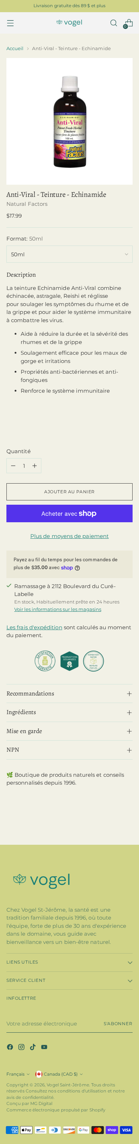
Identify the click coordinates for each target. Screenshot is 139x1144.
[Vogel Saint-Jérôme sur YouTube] (45, 1048)
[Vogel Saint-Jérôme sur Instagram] (22, 1048)
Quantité (18, 451)
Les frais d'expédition (34, 627)
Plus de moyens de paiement (69, 536)
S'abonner (118, 1023)
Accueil (15, 48)
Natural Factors (26, 203)
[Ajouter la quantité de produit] (34, 466)
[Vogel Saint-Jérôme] (69, 23)
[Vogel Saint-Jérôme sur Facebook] (10, 1048)
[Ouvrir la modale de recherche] (113, 23)
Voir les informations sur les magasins (57, 609)
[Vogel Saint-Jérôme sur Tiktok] (33, 1048)
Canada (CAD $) (61, 1074)
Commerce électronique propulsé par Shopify (55, 1110)
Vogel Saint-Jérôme (68, 1084)
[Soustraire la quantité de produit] (13, 466)
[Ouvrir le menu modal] (10, 23)
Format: (24, 238)
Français (15, 1074)
